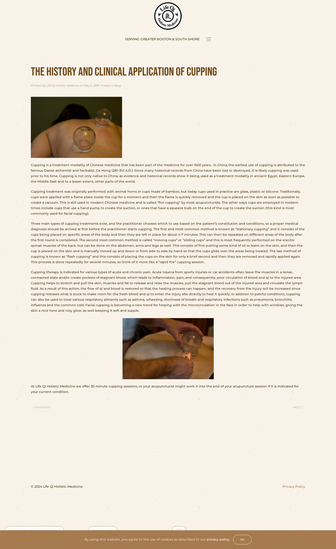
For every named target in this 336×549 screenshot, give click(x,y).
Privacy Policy (294, 486)
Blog (117, 85)
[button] (208, 39)
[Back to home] (168, 16)
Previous (42, 407)
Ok (242, 539)
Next (297, 407)
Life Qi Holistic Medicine (62, 85)
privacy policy (218, 539)
